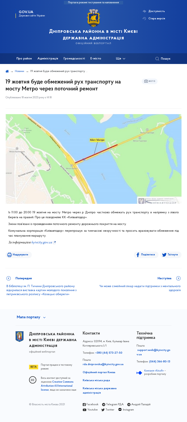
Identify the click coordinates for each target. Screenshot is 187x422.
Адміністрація (47, 58)
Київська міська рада (96, 380)
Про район (24, 58)
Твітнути (173, 254)
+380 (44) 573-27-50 (108, 352)
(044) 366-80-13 (159, 361)
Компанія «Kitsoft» (154, 371)
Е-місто (95, 58)
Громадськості (74, 58)
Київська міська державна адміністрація (100, 390)
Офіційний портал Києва (99, 372)
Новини (19, 71)
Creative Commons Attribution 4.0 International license (57, 386)
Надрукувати (20, 254)
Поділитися (148, 254)
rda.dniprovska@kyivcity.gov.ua (103, 364)
